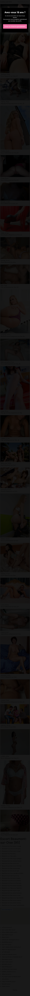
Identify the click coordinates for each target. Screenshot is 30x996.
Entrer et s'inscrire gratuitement (15, 26)
